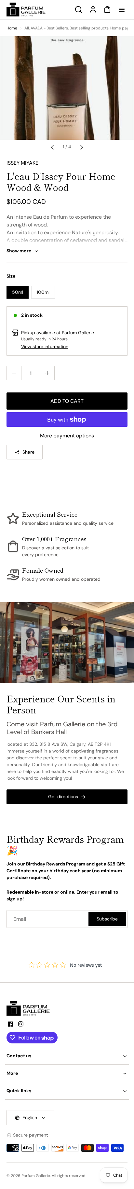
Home (12, 28)
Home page (120, 28)
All (26, 28)
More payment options (67, 435)
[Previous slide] (52, 147)
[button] (67, 1055)
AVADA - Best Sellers (49, 28)
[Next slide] (81, 147)
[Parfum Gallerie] (31, 1008)
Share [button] (28, 452)
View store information (44, 346)
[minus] (14, 373)
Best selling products (89, 28)
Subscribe (107, 919)
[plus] (47, 373)
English (29, 1117)
